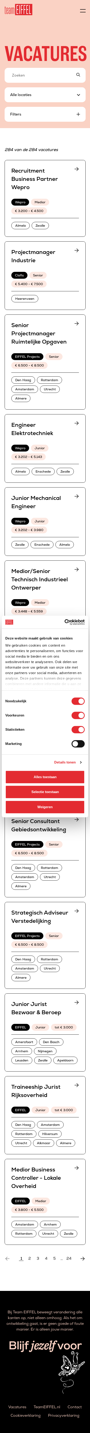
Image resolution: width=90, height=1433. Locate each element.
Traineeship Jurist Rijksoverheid (35, 1091)
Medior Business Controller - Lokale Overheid (36, 1178)
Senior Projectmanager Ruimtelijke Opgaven (39, 333)
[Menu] (83, 9)
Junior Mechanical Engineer (36, 502)
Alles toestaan (45, 777)
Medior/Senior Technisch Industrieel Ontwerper (39, 579)
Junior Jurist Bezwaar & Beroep (36, 1008)
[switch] (78, 715)
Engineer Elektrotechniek (32, 429)
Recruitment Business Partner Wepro (34, 179)
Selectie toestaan (45, 792)
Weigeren (45, 807)
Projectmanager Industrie (33, 256)
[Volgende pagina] (82, 1258)
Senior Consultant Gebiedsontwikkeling (38, 825)
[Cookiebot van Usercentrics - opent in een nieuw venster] (65, 622)
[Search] (78, 75)
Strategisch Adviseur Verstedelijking (39, 916)
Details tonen (65, 762)
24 (68, 1258)
